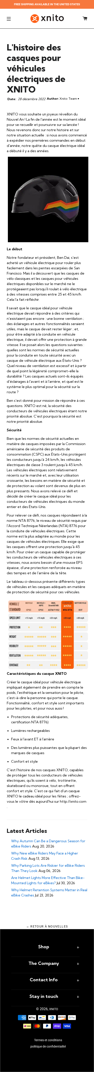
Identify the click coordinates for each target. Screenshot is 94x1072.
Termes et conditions (48, 1040)
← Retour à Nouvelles (47, 926)
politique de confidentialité (48, 1046)
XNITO (53, 1009)
